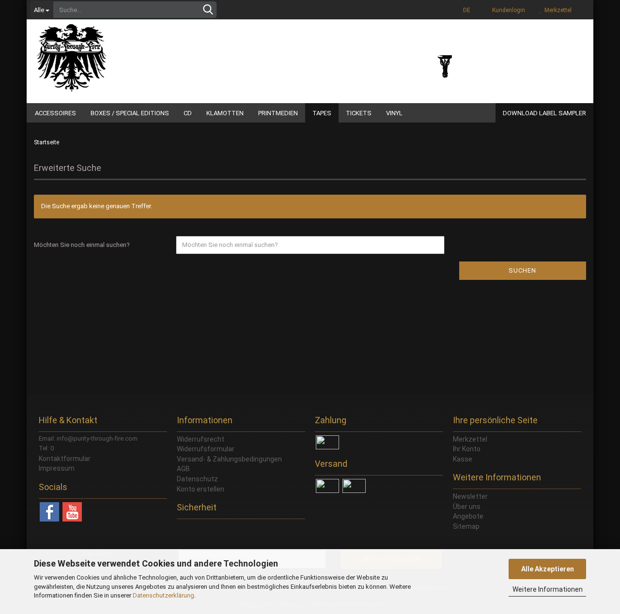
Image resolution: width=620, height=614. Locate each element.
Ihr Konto (466, 449)
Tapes (321, 113)
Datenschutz (197, 479)
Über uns (466, 506)
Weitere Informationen (547, 589)
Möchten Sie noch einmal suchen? (82, 244)
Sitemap (466, 526)
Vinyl (394, 113)
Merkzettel (557, 10)
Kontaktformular (65, 458)
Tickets (359, 113)
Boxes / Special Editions (130, 113)
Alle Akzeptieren (547, 569)
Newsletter (470, 496)
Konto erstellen (200, 489)
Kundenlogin (507, 10)
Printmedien (278, 113)
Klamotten (225, 113)
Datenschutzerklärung (163, 595)
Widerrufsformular (205, 449)
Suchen (522, 270)
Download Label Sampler (544, 113)
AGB (183, 469)
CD (188, 113)
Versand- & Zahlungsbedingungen (229, 459)
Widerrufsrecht (200, 439)
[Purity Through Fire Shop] (109, 53)
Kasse (462, 459)
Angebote (468, 516)
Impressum (57, 468)
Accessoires (55, 113)
